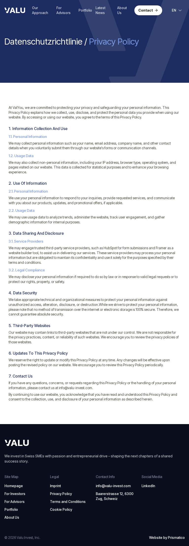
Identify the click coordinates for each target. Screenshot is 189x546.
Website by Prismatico (167, 537)
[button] (177, 10)
